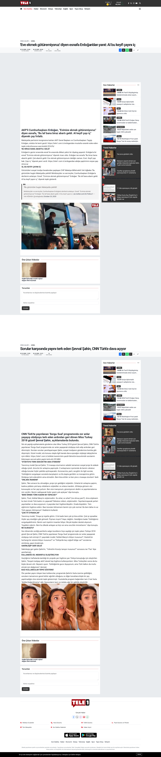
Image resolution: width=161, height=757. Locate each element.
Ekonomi (43, 9)
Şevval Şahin (43, 440)
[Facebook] (73, 717)
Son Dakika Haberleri (59, 727)
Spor (71, 9)
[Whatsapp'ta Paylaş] (127, 50)
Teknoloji (58, 9)
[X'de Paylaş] (123, 50)
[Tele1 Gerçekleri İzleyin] (25, 3)
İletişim (87, 9)
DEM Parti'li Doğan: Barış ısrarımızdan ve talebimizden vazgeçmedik (128, 121)
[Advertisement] (80, 25)
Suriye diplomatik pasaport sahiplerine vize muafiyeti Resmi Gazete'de (126, 103)
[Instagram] (80, 717)
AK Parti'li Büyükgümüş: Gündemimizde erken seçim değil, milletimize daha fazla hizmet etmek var (127, 94)
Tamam (139, 754)
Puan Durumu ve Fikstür (121, 723)
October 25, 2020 (50, 196)
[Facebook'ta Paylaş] (120, 50)
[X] (77, 717)
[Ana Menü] (140, 9)
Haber (36, 9)
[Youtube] (84, 717)
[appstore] (72, 735)
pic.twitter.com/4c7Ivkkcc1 (83, 194)
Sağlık (65, 9)
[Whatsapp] (87, 717)
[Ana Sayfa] (21, 9)
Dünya (50, 9)
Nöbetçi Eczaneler (28, 723)
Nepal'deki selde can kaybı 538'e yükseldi (126, 131)
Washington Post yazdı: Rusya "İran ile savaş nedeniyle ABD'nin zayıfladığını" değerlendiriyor (127, 140)
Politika (119, 90)
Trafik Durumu (87, 723)
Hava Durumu (57, 723)
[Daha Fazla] (130, 50)
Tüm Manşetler (27, 727)
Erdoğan (53, 130)
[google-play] (89, 735)
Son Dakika (28, 9)
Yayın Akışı (79, 9)
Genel (33, 41)
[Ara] (140, 3)
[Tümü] (138, 85)
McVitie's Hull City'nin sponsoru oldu (126, 112)
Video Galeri (24, 41)
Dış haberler (120, 127)
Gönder (25, 308)
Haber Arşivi (87, 727)
